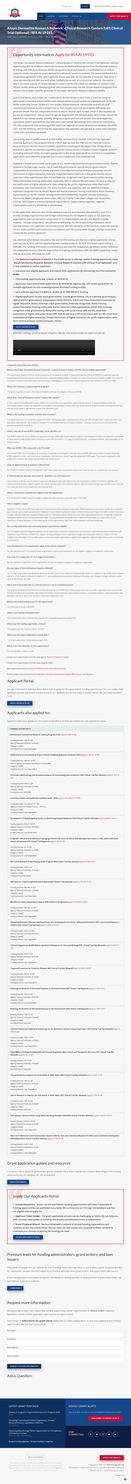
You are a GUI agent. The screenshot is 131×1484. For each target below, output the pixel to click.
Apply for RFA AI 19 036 (49, 925)
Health (15, 37)
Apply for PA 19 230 (57, 841)
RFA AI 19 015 (50, 37)
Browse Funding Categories (41, 1441)
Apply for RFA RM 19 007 (82, 882)
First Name (11, 1330)
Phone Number (13, 1356)
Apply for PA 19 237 (25, 1055)
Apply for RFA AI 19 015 (74, 54)
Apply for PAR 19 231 (87, 861)
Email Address (12, 1347)
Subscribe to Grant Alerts (105, 1418)
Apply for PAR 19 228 (68, 735)
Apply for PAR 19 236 (97, 988)
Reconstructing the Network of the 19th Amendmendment (43, 668)
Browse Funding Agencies (19, 1441)
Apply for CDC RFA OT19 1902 (69, 798)
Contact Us (76, 16)
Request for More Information (24, 1366)
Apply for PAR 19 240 (94, 1095)
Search (85, 6)
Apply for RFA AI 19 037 (82, 968)
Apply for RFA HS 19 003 (90, 755)
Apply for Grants (119, 16)
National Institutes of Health (32, 37)
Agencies (51, 16)
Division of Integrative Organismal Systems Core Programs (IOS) (34, 1412)
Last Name (11, 1339)
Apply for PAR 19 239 (94, 1075)
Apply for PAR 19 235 (97, 1009)
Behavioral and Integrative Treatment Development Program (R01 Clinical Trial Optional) (58, 674)
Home (41, 16)
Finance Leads (117, 6)
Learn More (15, 1288)
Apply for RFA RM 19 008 (77, 902)
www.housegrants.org (115, 1465)
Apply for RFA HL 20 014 (102, 1115)
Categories (63, 16)
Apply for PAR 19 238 (55, 1138)
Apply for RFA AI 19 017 (107, 818)
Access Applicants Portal (28, 1237)
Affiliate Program (102, 6)
